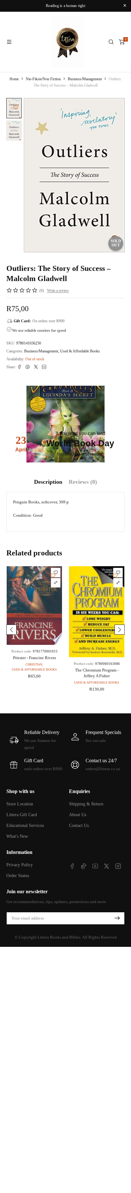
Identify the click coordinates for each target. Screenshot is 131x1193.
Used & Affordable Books (80, 351)
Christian (33, 664)
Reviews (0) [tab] (83, 482)
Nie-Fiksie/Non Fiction (43, 79)
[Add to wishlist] (16, 107)
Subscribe (117, 918)
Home (14, 79)
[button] (11, 630)
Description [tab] (48, 482)
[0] (122, 41)
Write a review (58, 290)
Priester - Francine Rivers (34, 657)
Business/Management (85, 79)
